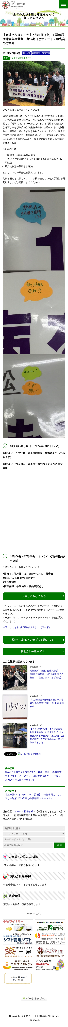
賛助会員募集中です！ (34, 651)
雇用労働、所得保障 (41, 53)
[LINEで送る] (25, 754)
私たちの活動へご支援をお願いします (34, 639)
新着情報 (28, 811)
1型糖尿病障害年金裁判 (20, 58)
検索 (59, 845)
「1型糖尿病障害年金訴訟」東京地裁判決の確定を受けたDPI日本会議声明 (47, 703)
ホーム (17, 811)
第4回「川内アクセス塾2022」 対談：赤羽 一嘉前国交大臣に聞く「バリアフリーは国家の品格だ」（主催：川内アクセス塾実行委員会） (33, 776)
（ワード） (45, 627)
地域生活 (26, 53)
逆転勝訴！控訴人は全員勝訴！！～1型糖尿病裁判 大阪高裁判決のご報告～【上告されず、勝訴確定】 (47, 674)
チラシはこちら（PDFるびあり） (20, 627)
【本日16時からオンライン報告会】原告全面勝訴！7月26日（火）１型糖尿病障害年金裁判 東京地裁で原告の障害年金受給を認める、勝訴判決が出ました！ (47, 735)
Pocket (36, 754)
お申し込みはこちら (34, 596)
